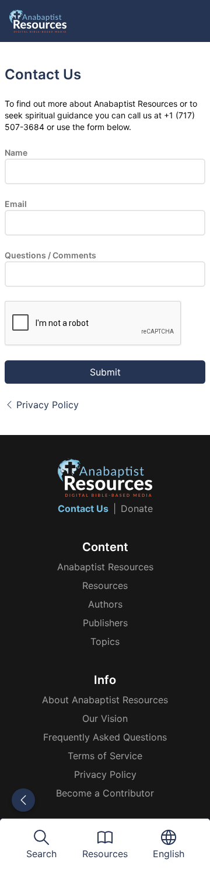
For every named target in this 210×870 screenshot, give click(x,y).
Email (16, 204)
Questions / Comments (50, 255)
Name (16, 152)
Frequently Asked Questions (105, 737)
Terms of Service (105, 756)
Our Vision (105, 718)
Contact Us (83, 508)
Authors (105, 604)
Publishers (105, 623)
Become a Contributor (105, 793)
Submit (105, 372)
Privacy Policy (47, 405)
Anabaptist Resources (105, 567)
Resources (105, 585)
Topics (105, 641)
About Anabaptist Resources (105, 700)
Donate (137, 508)
